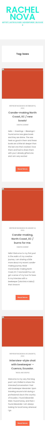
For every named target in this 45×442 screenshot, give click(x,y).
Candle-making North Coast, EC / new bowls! (22, 116)
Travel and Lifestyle (22, 373)
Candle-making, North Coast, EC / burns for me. (23, 239)
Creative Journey (22, 125)
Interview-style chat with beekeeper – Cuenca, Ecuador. (23, 364)
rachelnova (21, 106)
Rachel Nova (22, 14)
